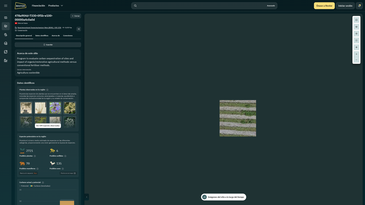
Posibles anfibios (56, 156)
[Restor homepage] (20, 5)
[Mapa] (6, 18)
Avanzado (271, 6)
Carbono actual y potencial (30, 182)
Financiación (38, 5)
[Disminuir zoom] (356, 60)
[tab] (24, 35)
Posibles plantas (26, 156)
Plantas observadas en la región (32, 90)
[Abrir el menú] (5, 5)
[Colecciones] (6, 52)
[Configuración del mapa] (356, 33)
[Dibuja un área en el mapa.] (356, 20)
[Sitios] (6, 26)
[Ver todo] (356, 40)
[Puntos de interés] (6, 35)
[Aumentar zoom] (356, 54)
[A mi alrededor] (356, 47)
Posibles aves (55, 168)
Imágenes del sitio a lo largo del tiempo (226, 197)
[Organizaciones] (6, 60)
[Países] (6, 43)
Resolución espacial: (28, 173)
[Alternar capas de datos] (356, 27)
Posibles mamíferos (27, 168)
